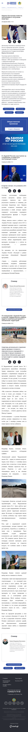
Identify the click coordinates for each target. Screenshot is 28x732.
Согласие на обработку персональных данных (14, 719)
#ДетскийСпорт (19, 668)
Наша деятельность (12, 7)
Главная (3, 7)
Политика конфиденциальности (14, 715)
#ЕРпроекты (8, 668)
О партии (5, 678)
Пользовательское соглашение (14, 714)
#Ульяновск (9, 112)
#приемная (19, 112)
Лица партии (18, 678)
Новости (20, 7)
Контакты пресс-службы (7, 685)
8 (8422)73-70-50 (14, 692)
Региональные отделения (6, 681)
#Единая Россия (9, 108)
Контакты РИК (19, 681)
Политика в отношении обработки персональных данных (14, 717)
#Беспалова (20, 108)
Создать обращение (14, 129)
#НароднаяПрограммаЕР (14, 309)
